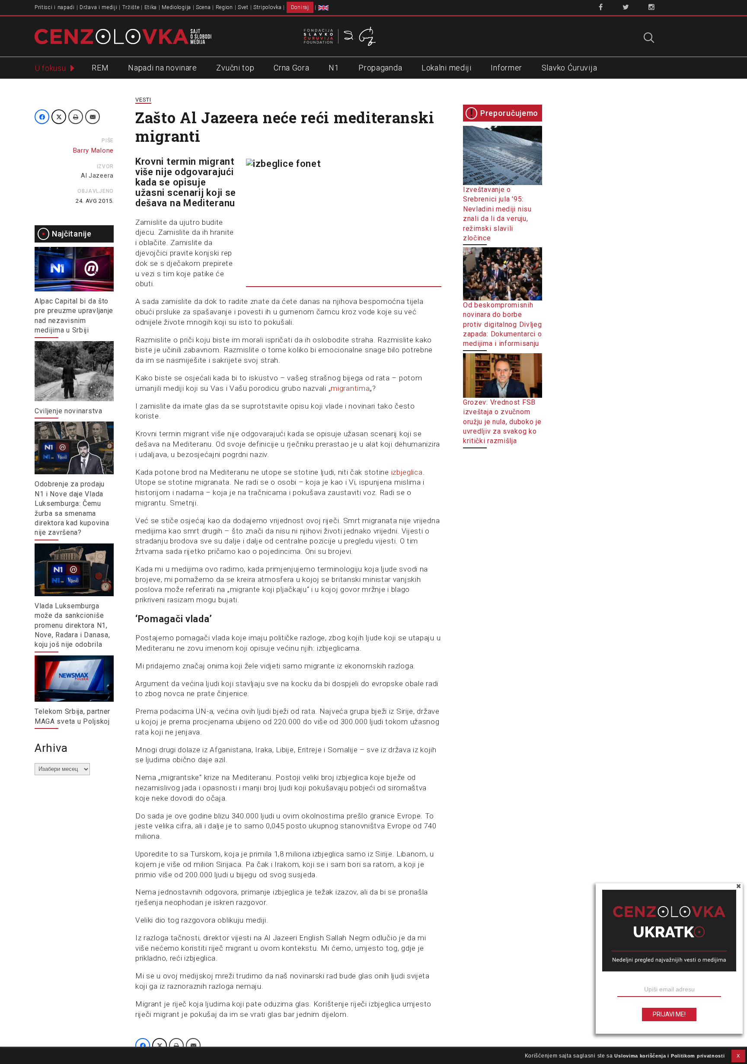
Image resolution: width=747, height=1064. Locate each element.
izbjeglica (407, 472)
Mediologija (176, 7)
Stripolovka (267, 7)
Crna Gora (291, 67)
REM (100, 67)
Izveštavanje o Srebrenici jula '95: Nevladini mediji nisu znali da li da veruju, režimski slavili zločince (497, 213)
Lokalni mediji (446, 67)
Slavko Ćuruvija (569, 67)
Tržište (131, 7)
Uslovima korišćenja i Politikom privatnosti (669, 1055)
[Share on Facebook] (42, 116)
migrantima (350, 388)
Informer (506, 67)
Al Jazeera (97, 175)
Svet (243, 7)
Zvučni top (235, 67)
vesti (143, 99)
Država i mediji (99, 7)
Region (224, 7)
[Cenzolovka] (123, 35)
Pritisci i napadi (55, 7)
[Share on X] (58, 116)
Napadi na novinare (162, 67)
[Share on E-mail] (92, 116)
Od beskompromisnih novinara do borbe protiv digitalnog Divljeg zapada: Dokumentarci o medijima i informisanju (502, 324)
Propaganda (380, 67)
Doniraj (300, 7)
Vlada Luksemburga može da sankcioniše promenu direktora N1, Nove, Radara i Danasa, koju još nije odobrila (72, 625)
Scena (203, 7)
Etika (150, 7)
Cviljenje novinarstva (68, 411)
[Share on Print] (75, 116)
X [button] (738, 1055)
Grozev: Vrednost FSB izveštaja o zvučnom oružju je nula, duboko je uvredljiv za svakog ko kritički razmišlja (502, 421)
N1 (334, 67)
